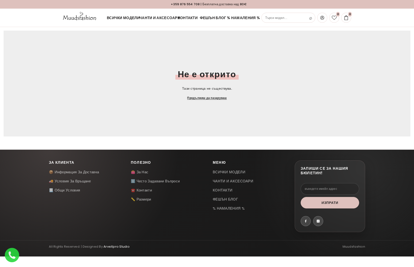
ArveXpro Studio (117, 246)
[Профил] (322, 18)
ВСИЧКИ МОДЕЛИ (120, 17)
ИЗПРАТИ (330, 202)
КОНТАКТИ (186, 17)
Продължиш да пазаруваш (207, 98)
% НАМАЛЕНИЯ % (240, 17)
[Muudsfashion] (81, 18)
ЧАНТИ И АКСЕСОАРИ (155, 17)
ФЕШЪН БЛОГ (210, 17)
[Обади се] (12, 255)
